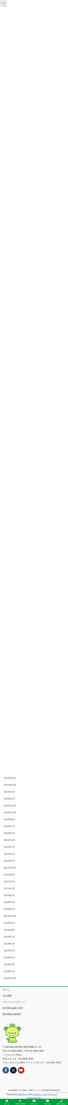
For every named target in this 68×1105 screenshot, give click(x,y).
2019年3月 (9, 964)
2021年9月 (9, 874)
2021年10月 (10, 867)
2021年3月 (9, 881)
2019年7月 (9, 937)
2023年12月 (10, 805)
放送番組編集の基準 (12, 1008)
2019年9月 (9, 923)
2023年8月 (9, 819)
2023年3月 (9, 833)
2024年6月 (9, 791)
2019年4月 (9, 957)
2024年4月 (9, 798)
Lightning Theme (40, 1094)
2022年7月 (9, 847)
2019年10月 (10, 916)
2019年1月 (9, 971)
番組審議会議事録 (11, 1014)
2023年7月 (9, 826)
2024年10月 (10, 785)
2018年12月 (10, 978)
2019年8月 (9, 930)
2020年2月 (9, 909)
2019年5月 (9, 950)
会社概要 (7, 995)
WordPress (23, 1094)
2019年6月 (9, 943)
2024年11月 (10, 778)
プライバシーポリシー (14, 1002)
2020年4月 (9, 902)
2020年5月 (9, 895)
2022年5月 (9, 854)
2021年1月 (9, 888)
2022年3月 (9, 861)
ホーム (5, 989)
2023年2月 (9, 840)
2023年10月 (10, 812)
